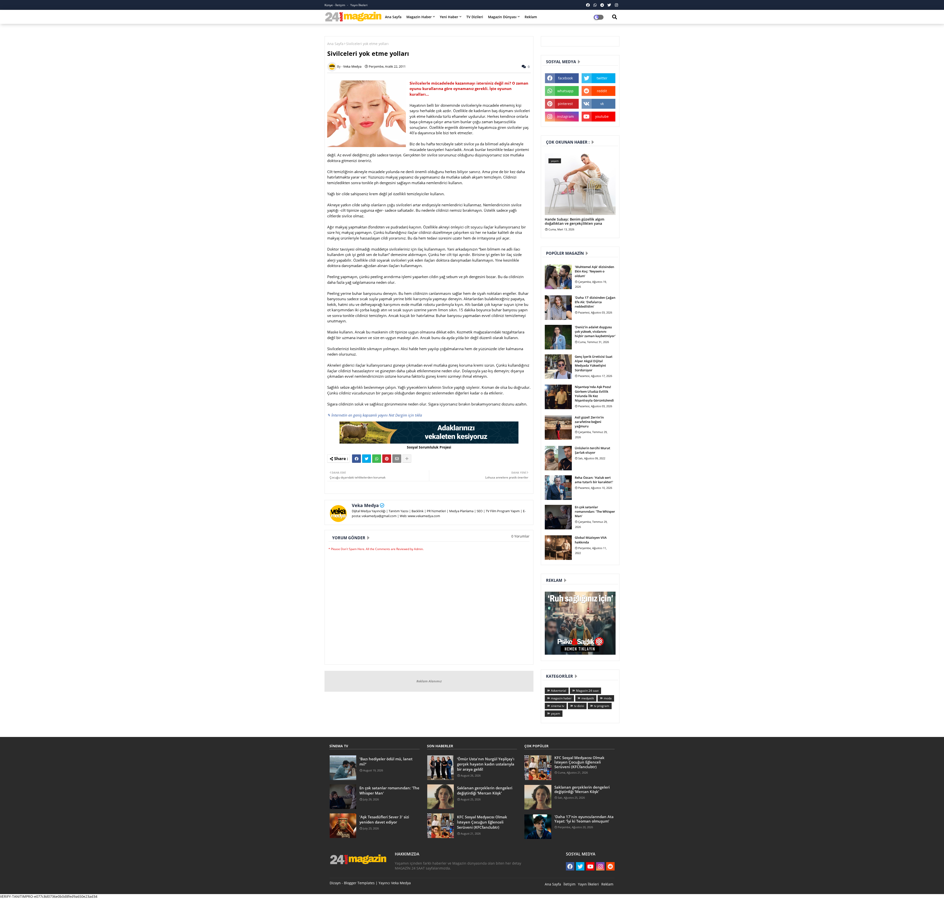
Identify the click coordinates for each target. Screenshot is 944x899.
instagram (565, 116)
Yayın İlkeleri (359, 5)
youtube (602, 116)
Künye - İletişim (335, 5)
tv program (601, 706)
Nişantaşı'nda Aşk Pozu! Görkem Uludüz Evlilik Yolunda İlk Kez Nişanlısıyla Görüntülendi (594, 394)
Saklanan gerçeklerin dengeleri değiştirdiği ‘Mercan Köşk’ (484, 790)
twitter (602, 78)
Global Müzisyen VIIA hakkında (591, 539)
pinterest (565, 103)
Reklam (531, 17)
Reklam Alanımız (429, 681)
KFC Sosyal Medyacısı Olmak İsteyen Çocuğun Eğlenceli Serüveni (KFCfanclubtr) (482, 822)
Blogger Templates (359, 883)
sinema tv (557, 706)
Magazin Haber (419, 17)
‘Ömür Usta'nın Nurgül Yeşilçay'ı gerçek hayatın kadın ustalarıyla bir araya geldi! (485, 764)
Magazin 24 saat (587, 691)
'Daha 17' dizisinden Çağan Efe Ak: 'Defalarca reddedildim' (595, 302)
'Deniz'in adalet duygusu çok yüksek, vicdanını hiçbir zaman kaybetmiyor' (595, 331)
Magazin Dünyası (502, 17)
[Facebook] (356, 458)
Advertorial (558, 691)
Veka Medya (365, 505)
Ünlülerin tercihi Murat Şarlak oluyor (592, 450)
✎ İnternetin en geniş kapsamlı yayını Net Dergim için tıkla (374, 415)
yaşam (555, 713)
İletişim (569, 884)
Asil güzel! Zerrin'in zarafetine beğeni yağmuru (589, 421)
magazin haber (561, 698)
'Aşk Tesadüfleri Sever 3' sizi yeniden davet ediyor (384, 819)
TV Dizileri (474, 17)
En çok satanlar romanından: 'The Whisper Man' (595, 511)
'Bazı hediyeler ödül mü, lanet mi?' (386, 761)
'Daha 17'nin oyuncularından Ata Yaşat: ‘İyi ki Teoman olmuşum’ (584, 818)
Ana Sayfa (393, 17)
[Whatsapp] (376, 458)
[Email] (396, 458)
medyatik (587, 698)
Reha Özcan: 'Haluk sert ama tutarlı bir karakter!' (594, 479)
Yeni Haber (449, 17)
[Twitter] (366, 458)
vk (602, 103)
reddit (602, 91)
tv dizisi (579, 706)
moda (608, 698)
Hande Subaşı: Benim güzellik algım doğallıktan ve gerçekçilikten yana (574, 221)
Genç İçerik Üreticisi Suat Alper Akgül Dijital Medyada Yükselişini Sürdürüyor (593, 363)
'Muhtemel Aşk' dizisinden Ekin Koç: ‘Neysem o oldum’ (594, 271)
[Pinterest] (386, 458)
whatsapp (565, 91)
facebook (565, 78)
